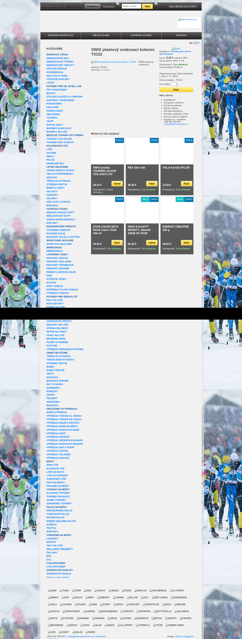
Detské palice (55, 517)
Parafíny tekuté (57, 258)
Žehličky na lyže (57, 324)
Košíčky (51, 524)
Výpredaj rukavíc (57, 458)
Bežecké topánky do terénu (64, 135)
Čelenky (51, 198)
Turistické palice (57, 514)
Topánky (52, 117)
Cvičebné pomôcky (58, 230)
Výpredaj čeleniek (58, 454)
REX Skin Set (136, 167)
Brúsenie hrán (55, 338)
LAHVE (50, 82)
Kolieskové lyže (57, 145)
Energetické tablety (60, 65)
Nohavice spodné (57, 380)
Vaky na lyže (54, 545)
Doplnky (52, 223)
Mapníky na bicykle (58, 128)
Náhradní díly (55, 163)
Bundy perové (55, 370)
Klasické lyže (55, 468)
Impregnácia (54, 251)
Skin (49, 275)
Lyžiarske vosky (57, 254)
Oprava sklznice (57, 328)
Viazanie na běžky (57, 486)
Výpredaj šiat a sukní (60, 447)
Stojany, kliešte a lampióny (64, 96)
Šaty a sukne (54, 384)
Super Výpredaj (56, 412)
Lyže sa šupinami (57, 475)
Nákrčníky (53, 402)
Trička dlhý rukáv (58, 181)
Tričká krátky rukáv (60, 170)
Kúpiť (152, 183)
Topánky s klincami (59, 139)
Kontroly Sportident (60, 100)
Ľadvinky (52, 538)
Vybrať (117, 183)
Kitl (49, 556)
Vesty (50, 373)
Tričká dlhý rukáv (58, 356)
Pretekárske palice (59, 510)
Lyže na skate (55, 472)
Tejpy (50, 121)
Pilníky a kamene (57, 342)
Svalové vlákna (56, 75)
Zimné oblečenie (57, 352)
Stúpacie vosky (56, 279)
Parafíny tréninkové (60, 265)
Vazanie (51, 153)
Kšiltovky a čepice (58, 202)
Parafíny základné (58, 261)
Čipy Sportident (56, 89)
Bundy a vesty (55, 188)
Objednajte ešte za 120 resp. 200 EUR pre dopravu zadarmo (162, 13)
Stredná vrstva (56, 184)
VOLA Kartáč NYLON (176, 167)
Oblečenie (53, 114)
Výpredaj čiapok (57, 451)
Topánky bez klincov (60, 142)
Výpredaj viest (56, 433)
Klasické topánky (58, 493)
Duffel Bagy (54, 125)
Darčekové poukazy (59, 570)
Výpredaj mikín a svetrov (62, 422)
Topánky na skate (58, 496)
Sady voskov (54, 286)
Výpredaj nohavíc (58, 437)
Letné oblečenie (57, 167)
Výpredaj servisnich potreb (64, 349)
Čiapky (50, 394)
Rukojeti (52, 531)
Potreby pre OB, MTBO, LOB (63, 86)
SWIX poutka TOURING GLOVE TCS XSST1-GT (104, 171)
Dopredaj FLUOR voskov (62, 289)
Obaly (50, 156)
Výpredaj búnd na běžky (62, 426)
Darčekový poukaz (58, 573)
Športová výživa (57, 54)
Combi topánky (56, 500)
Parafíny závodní (57, 268)
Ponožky (52, 195)
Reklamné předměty (59, 549)
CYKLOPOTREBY (56, 563)
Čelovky (51, 552)
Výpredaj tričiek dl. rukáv (64, 416)
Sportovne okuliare (59, 240)
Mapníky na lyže (56, 131)
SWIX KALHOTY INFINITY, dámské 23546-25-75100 (139, 230)
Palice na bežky (56, 507)
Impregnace (54, 247)
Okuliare (52, 107)
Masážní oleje (55, 233)
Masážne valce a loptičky (63, 237)
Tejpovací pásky (57, 209)
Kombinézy (53, 388)
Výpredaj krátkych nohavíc (64, 444)
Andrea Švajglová (184, 636)
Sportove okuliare (59, 244)
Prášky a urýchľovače (61, 272)
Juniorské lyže (56, 479)
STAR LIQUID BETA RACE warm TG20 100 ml (105, 230)
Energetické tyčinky (60, 61)
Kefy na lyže (54, 300)
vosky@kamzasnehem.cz (176, 124)
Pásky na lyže (55, 335)
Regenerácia (54, 72)
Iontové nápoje (56, 68)
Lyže (49, 149)
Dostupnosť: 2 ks (176, 189)
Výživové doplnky (58, 79)
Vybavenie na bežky (58, 535)
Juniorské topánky (59, 503)
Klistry (51, 282)
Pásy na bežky (55, 482)
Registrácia (108, 6)
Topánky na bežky (58, 489)
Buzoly (51, 93)
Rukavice (52, 205)
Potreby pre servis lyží (61, 296)
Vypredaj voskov (57, 293)
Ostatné (51, 345)
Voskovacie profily (59, 321)
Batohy (51, 542)
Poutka (51, 528)
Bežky (50, 461)
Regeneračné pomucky (61, 226)
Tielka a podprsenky (59, 173)
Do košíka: (164, 84)
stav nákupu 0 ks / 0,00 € (183, 6)
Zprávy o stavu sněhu (57, 577)
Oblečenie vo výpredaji (61, 408)
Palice (50, 159)
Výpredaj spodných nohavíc (64, 440)
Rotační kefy (55, 303)
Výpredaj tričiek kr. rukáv (64, 419)
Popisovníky (54, 103)
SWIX (96, 49)
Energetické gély (58, 58)
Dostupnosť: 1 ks (142, 189)
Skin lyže (52, 465)
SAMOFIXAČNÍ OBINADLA (60, 219)
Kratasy (51, 177)
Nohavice (52, 377)
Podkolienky (54, 110)
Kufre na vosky (56, 331)
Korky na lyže (55, 307)
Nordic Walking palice (61, 521)
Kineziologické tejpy (60, 212)
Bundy (50, 366)
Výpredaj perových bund (62, 430)
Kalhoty (52, 191)
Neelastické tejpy (58, 216)
